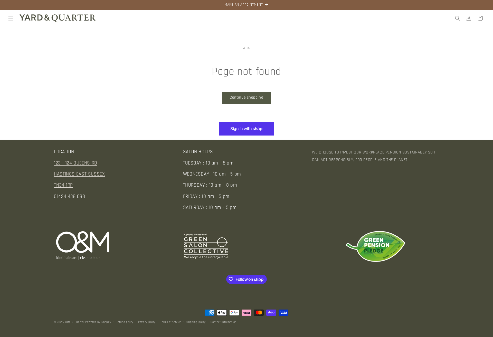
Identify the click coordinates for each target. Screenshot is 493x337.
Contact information (223, 322)
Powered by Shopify (98, 322)
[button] (10, 18)
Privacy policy (147, 322)
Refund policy (124, 322)
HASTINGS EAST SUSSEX (79, 174)
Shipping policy (196, 322)
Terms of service (170, 322)
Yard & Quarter (74, 322)
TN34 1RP (63, 185)
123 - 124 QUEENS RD (75, 163)
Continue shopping (246, 97)
